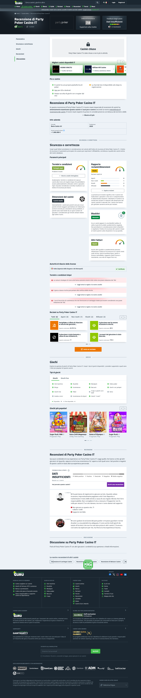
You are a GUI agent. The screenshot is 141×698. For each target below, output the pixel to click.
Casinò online (28, 6)
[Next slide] (122, 62)
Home (18, 6)
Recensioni (77, 6)
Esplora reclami (109, 190)
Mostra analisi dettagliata (69, 176)
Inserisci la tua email (48, 649)
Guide (52, 6)
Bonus (45, 6)
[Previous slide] (119, 62)
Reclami (60, 6)
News (93, 6)
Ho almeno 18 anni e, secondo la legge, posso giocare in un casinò (64, 656)
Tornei (86, 6)
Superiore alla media (88, 27)
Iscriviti (95, 651)
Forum (68, 6)
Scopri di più (87, 10)
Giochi (38, 6)
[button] (18, 27)
